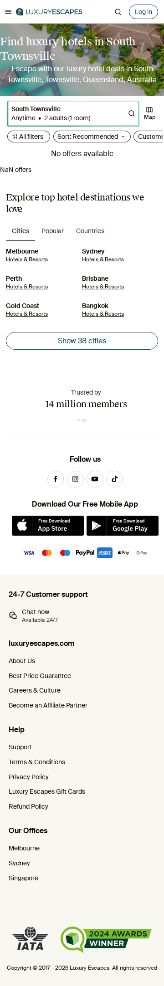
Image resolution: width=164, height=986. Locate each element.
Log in (143, 12)
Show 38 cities (82, 341)
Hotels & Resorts (27, 259)
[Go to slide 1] (79, 420)
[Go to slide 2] (85, 420)
